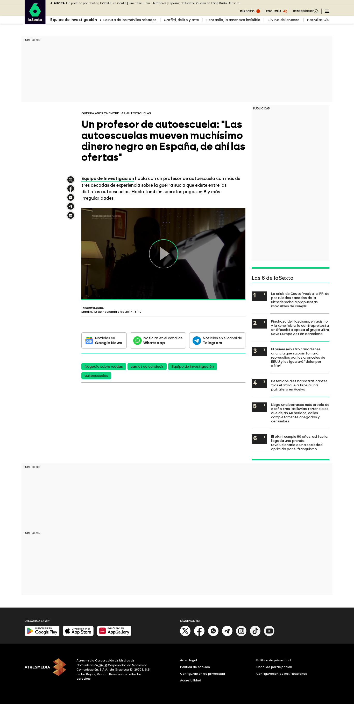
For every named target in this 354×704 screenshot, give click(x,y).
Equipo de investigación (192, 366)
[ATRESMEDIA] (47, 670)
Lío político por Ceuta (82, 3)
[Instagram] (241, 635)
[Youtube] (269, 635)
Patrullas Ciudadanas (326, 20)
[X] (70, 182)
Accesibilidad (190, 680)
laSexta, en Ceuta (113, 3)
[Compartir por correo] (70, 217)
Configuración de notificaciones (281, 673)
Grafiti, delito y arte (181, 20)
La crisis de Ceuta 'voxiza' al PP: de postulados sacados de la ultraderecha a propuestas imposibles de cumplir (300, 299)
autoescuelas (96, 375)
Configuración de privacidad (202, 673)
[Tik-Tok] (255, 635)
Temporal (159, 3)
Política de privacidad (273, 660)
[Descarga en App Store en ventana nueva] (78, 635)
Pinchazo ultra (139, 3)
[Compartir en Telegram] (70, 208)
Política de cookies (195, 667)
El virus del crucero (283, 20)
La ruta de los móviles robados (130, 20)
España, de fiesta (181, 3)
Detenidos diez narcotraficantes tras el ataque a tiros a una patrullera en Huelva (299, 385)
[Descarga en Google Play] (42, 635)
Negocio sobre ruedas (103, 366)
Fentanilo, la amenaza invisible (233, 20)
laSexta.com (92, 308)
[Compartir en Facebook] (70, 191)
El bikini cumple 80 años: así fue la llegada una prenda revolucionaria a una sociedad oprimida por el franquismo (299, 442)
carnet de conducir (147, 366)
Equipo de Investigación (107, 178)
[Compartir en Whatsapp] (70, 199)
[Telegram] (227, 635)
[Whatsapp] (213, 635)
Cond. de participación (274, 667)
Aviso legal (188, 660)
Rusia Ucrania (229, 3)
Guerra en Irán (206, 3)
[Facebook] (199, 635)
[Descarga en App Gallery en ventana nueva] (114, 635)
